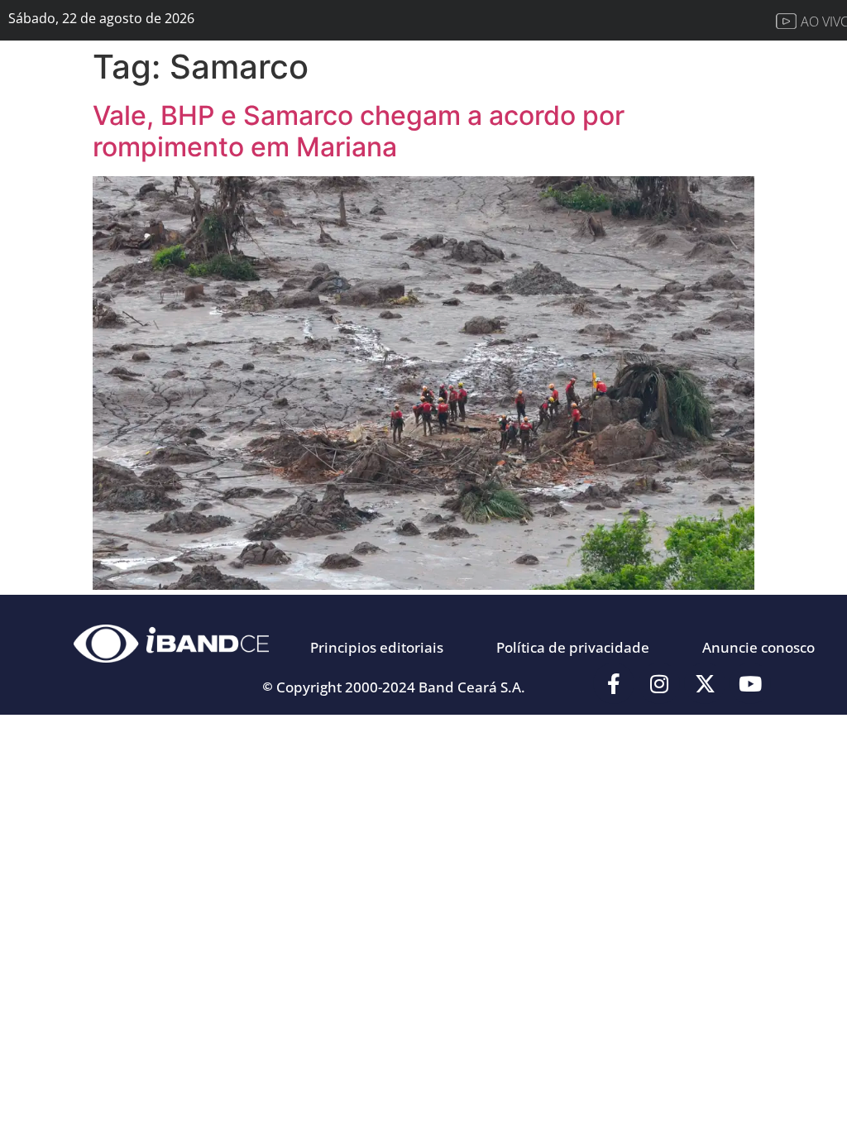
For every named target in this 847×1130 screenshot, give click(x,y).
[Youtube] (750, 683)
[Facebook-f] (613, 683)
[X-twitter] (704, 683)
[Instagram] (659, 683)
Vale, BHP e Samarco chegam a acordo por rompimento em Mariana (358, 131)
